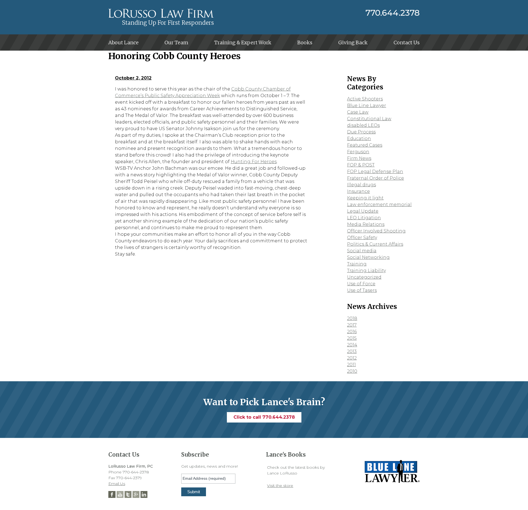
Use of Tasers (362, 290)
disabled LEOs (363, 125)
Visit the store (280, 485)
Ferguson (358, 151)
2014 (352, 344)
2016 (352, 331)
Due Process (361, 132)
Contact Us (407, 42)
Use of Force (361, 283)
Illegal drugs (361, 184)
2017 (352, 325)
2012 (352, 358)
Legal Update (362, 211)
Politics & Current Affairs (375, 244)
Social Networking (368, 257)
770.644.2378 (392, 13)
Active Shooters (365, 99)
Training (357, 264)
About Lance (123, 42)
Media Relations (365, 224)
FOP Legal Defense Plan (375, 171)
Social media (361, 250)
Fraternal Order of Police (375, 178)
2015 (352, 338)
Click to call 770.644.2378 (264, 417)
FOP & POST (361, 165)
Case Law (358, 112)
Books (304, 42)
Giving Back (353, 42)
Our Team (176, 42)
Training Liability (366, 270)
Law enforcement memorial (379, 204)
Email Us (116, 483)
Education (359, 138)
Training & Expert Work (242, 42)
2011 (351, 364)
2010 (352, 371)
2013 (352, 351)
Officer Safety (362, 237)
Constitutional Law (369, 118)
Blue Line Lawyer (366, 105)
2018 (352, 318)
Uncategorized (364, 277)
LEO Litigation (364, 217)
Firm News (359, 158)
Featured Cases (364, 145)
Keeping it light (365, 198)
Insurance (358, 191)
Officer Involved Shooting (376, 231)
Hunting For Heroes (254, 161)
